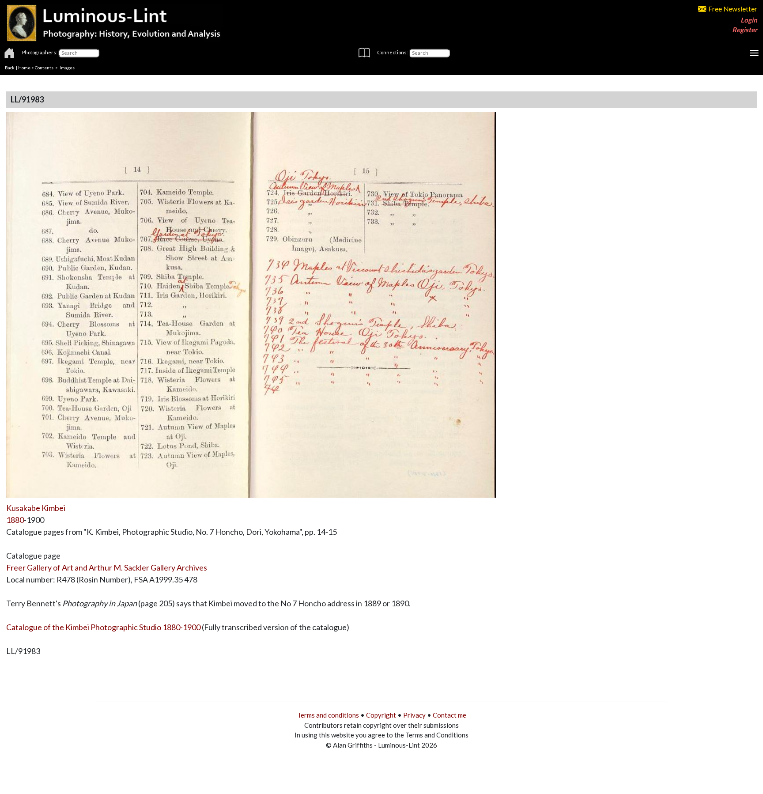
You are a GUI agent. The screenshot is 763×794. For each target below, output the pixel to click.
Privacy (414, 715)
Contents (44, 67)
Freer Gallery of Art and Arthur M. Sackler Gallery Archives (106, 567)
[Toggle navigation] (754, 53)
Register (744, 30)
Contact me (449, 715)
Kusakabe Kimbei (35, 508)
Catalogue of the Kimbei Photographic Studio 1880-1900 (103, 627)
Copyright (381, 715)
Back (10, 67)
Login (748, 20)
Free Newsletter (732, 9)
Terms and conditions (328, 715)
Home (24, 67)
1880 (15, 520)
